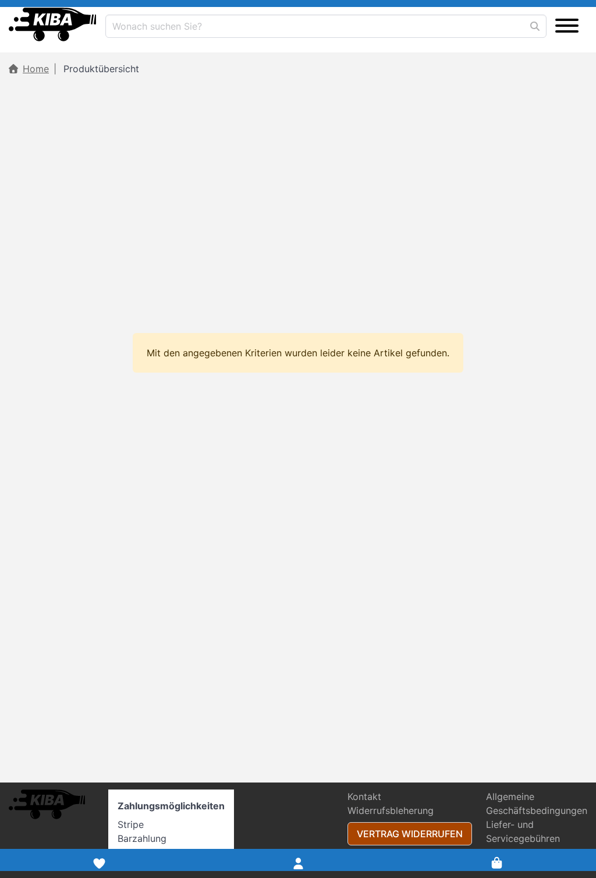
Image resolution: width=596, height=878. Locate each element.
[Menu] (567, 26)
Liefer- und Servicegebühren (523, 831)
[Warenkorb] (497, 863)
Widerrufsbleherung (390, 810)
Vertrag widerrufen (410, 834)
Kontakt (364, 796)
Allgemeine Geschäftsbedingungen (536, 803)
